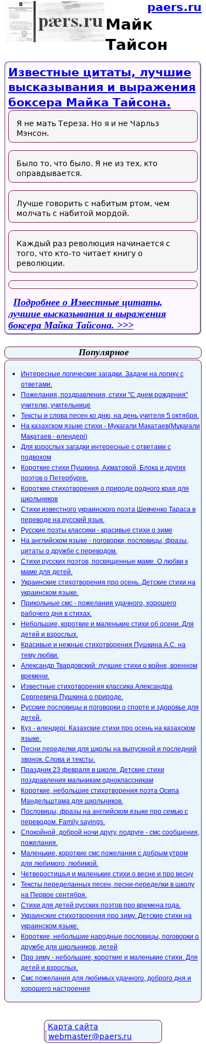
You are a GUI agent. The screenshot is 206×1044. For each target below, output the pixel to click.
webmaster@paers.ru (90, 1036)
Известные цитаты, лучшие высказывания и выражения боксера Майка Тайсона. (102, 87)
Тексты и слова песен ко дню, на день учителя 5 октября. (110, 415)
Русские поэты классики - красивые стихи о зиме (96, 530)
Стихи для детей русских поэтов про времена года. (101, 905)
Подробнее (87, 314)
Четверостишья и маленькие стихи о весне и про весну (107, 874)
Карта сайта (73, 1026)
